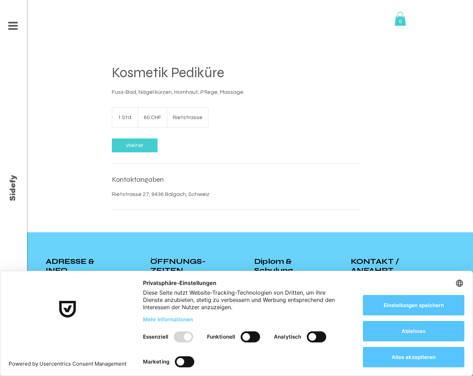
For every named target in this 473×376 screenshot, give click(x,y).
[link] (135, 145)
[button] (13, 26)
